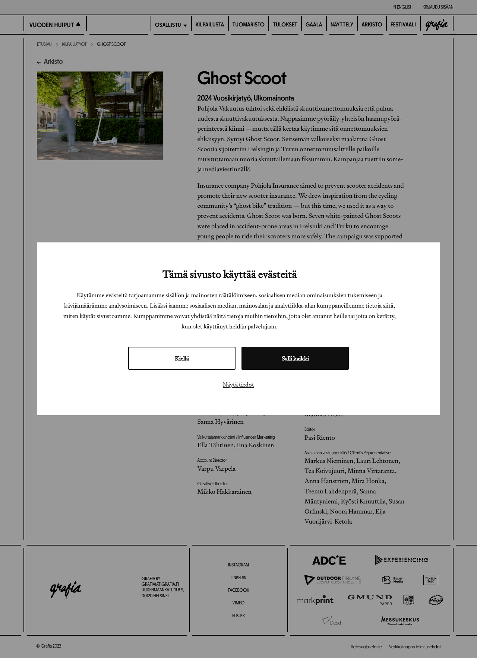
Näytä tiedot (238, 385)
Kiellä (182, 359)
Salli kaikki (295, 359)
